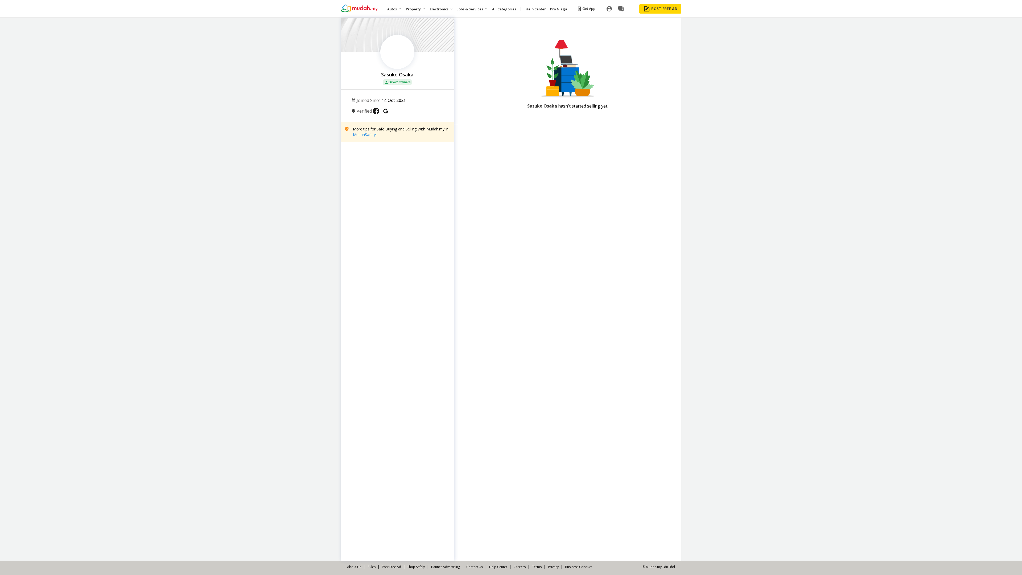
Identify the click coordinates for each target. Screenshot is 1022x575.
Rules (372, 567)
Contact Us (474, 567)
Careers (520, 567)
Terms (537, 567)
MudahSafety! (365, 134)
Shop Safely (416, 567)
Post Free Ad (391, 567)
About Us (354, 567)
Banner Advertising (445, 567)
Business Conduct (578, 567)
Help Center (498, 567)
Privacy (553, 567)
